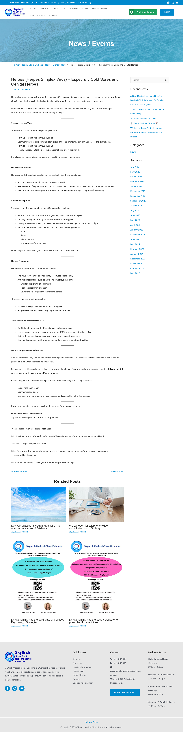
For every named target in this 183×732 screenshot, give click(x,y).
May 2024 (135, 244)
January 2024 (136, 254)
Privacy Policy (91, 722)
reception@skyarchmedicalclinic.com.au (39, 3)
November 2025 (137, 196)
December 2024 (137, 235)
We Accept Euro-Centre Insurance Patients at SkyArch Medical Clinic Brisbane (146, 132)
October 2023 (137, 268)
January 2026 (136, 186)
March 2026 (136, 177)
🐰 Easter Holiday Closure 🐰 (144, 123)
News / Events (79, 675)
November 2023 (137, 264)
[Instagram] (172, 2)
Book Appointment (146, 12)
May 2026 (135, 172)
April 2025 (135, 225)
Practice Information (82, 667)
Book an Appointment (83, 683)
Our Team (77, 663)
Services (77, 659)
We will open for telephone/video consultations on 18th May (88, 527)
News (27, 89)
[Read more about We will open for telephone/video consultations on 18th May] (96, 504)
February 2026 (137, 181)
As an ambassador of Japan (143, 118)
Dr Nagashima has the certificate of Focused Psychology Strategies (37, 621)
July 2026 (134, 167)
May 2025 (135, 220)
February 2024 (137, 249)
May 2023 (135, 273)
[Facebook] (168, 2)
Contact (76, 679)
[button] (167, 12)
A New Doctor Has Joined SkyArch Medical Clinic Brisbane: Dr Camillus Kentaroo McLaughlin (147, 100)
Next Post (117, 471)
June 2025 (135, 215)
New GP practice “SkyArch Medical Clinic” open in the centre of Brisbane (36, 527)
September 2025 (138, 201)
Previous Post (19, 471)
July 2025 (134, 210)
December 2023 (137, 259)
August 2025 (136, 206)
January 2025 (136, 230)
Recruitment (78, 671)
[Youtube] (177, 2)
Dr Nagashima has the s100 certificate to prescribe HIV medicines (93, 621)
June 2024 (135, 239)
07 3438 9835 (13, 3)
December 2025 (137, 191)
